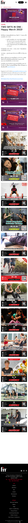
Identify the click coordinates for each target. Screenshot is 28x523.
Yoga (14, 506)
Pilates (14, 504)
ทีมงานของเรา (14, 494)
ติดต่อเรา (14, 496)
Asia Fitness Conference (14, 517)
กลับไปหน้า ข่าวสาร (7, 7)
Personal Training (14, 502)
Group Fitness (14, 511)
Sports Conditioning (14, 508)
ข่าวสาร (14, 492)
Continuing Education (14, 513)
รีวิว (14, 489)
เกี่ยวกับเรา (14, 487)
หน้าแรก (14, 485)
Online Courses (14, 515)
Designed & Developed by (13, 521)
